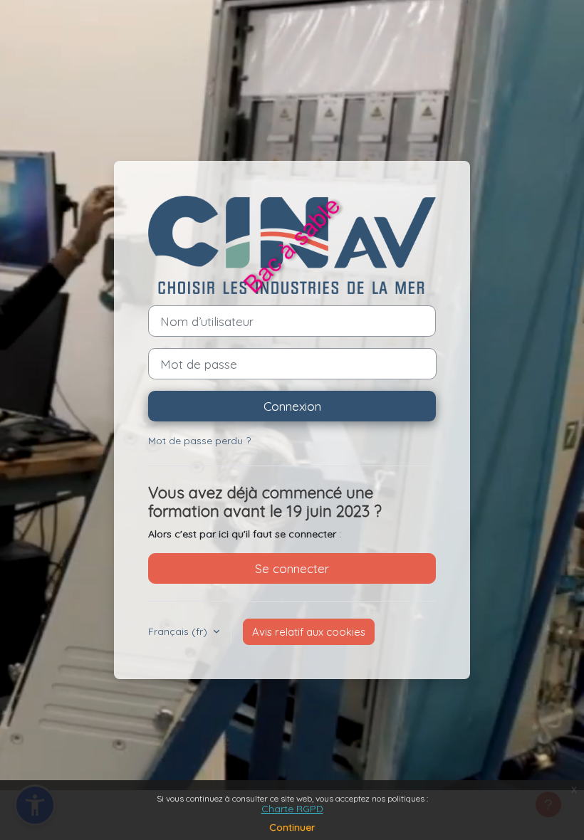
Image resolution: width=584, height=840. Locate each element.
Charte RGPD (292, 808)
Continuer (292, 827)
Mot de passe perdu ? (199, 440)
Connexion (292, 406)
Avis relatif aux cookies (308, 632)
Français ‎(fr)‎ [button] (179, 631)
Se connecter (292, 568)
